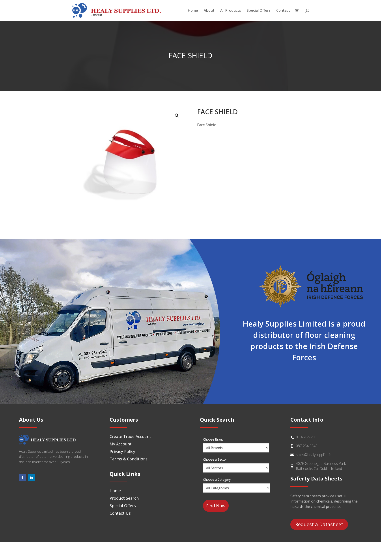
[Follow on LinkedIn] (31, 477)
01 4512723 (305, 437)
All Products (230, 11)
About (209, 11)
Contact (283, 11)
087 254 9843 (307, 445)
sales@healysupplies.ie (314, 454)
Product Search (124, 498)
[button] (177, 116)
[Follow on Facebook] (22, 477)
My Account (121, 444)
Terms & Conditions (129, 459)
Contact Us (120, 513)
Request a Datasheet (319, 524)
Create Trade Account (130, 436)
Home (193, 11)
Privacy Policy (122, 451)
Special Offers (259, 11)
